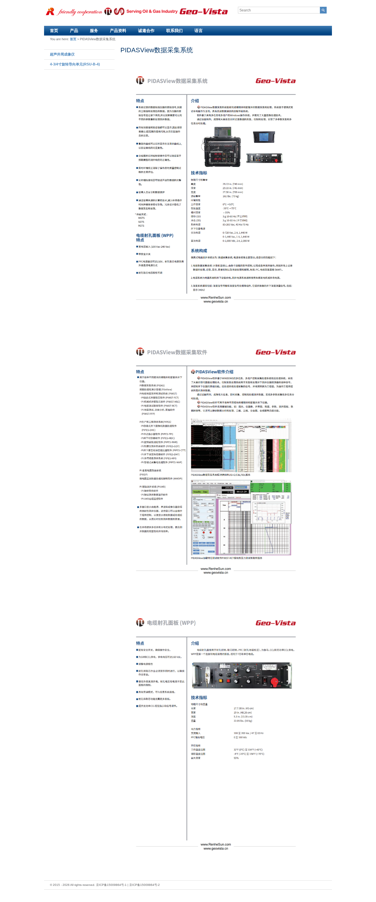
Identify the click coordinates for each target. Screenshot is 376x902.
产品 (74, 30)
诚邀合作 (146, 30)
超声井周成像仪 (62, 54)
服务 (94, 30)
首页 (54, 30)
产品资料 (118, 30)
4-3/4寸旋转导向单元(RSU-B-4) (75, 64)
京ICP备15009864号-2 (144, 884)
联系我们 (174, 30)
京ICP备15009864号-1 (111, 884)
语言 (198, 30)
